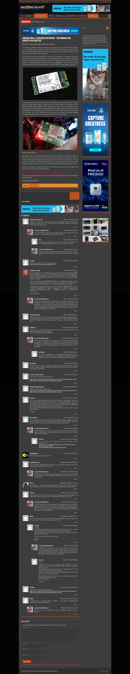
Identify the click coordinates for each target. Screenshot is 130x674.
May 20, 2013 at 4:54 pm (70, 374)
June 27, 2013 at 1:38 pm (70, 398)
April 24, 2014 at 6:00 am (70, 560)
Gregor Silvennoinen (37, 374)
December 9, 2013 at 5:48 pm (69, 439)
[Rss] (104, 2)
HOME (22, 16)
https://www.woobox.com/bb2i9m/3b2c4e (42, 264)
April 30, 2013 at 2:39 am (70, 352)
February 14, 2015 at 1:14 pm (69, 608)
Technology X (36, 1)
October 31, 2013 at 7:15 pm (69, 502)
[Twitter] (107, 2)
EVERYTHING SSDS (40, 16)
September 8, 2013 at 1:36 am (69, 483)
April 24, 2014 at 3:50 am (70, 525)
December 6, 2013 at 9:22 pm (69, 516)
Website (25, 655)
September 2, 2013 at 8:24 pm (69, 462)
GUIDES (51, 16)
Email (25, 649)
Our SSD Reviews (93, 16)
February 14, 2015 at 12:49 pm (69, 598)
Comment (26, 627)
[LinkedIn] (109, 2)
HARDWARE (59, 16)
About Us (44, 1)
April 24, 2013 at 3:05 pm (70, 270)
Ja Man (32, 261)
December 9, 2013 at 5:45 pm (69, 587)
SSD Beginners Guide (38, 21)
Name (25, 643)
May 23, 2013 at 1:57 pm (70, 239)
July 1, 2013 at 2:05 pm (71, 428)
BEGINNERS (28, 16)
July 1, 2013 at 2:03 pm (71, 417)
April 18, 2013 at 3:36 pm (70, 230)
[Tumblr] (110, 2)
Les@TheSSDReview (41, 230)
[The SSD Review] (32, 7)
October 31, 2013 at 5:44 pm (69, 492)
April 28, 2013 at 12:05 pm (70, 338)
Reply (75, 227)
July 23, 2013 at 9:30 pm (71, 453)
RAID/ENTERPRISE (70, 16)
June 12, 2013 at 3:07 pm (70, 386)
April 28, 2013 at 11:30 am (70, 327)
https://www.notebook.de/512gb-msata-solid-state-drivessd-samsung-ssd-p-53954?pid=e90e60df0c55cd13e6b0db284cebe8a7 (53, 380)
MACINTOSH (82, 16)
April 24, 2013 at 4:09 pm (70, 299)
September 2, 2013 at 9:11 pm (69, 471)
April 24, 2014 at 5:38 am (70, 545)
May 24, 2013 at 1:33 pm (70, 249)
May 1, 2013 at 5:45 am (71, 363)
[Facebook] (105, 2)
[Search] (107, 27)
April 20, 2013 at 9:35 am (70, 260)
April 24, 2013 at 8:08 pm (70, 314)
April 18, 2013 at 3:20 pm (70, 219)
